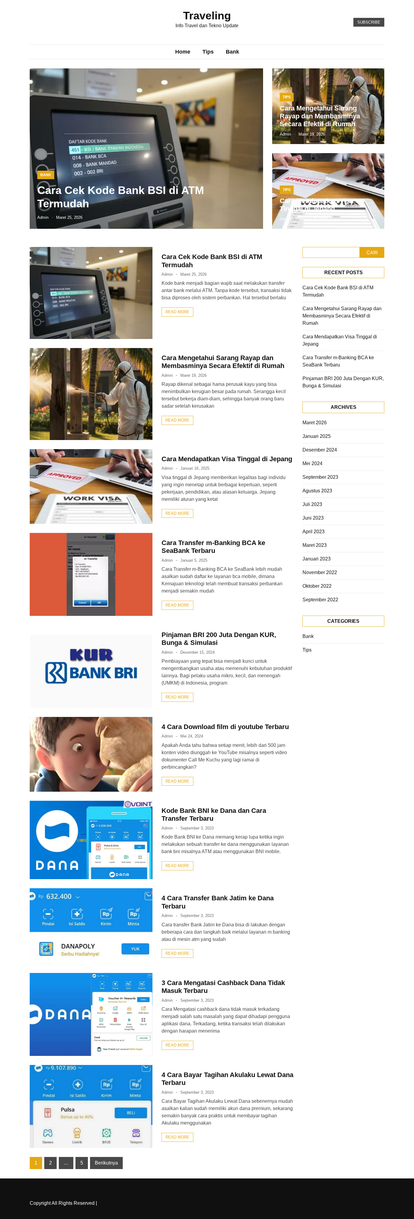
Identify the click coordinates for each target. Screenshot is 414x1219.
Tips (208, 52)
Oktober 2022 (317, 586)
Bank (232, 52)
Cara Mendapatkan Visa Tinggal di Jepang (316, 204)
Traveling (207, 15)
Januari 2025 (316, 436)
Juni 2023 (313, 518)
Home (182, 52)
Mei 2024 (312, 463)
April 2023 (313, 531)
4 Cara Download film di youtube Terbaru (225, 727)
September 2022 (320, 599)
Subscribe (368, 22)
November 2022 (319, 572)
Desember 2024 (319, 449)
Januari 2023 (316, 558)
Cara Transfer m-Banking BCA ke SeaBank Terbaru (213, 546)
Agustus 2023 (317, 490)
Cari (372, 252)
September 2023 (320, 477)
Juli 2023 (312, 504)
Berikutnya (106, 1162)
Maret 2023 (314, 545)
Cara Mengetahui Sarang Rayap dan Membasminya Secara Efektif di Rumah (320, 116)
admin (42, 217)
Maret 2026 (314, 422)
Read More (177, 312)
